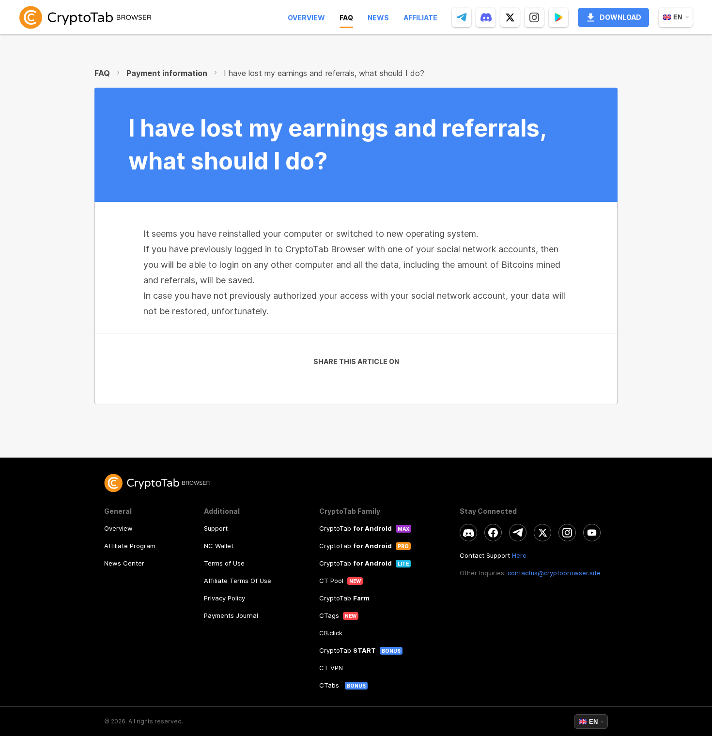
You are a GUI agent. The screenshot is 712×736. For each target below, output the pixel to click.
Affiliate (420, 18)
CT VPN (331, 668)
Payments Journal (231, 615)
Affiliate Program (129, 546)
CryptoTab (355, 528)
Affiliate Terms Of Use (237, 580)
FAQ (102, 73)
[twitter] (510, 17)
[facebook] (493, 532)
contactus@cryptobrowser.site (554, 573)
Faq (346, 18)
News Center (124, 563)
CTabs (330, 685)
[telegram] (461, 17)
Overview (306, 18)
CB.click (330, 633)
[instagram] (534, 17)
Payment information (166, 73)
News (378, 18)
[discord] (485, 17)
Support (216, 528)
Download (620, 17)
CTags (329, 615)
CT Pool (331, 580)
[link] (85, 17)
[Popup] (558, 17)
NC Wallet (218, 546)
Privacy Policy (224, 598)
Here (519, 555)
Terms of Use (224, 563)
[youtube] (592, 532)
